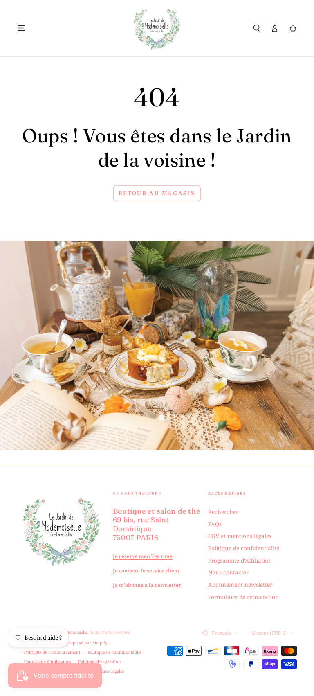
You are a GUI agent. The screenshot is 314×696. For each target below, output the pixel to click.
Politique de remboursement (52, 652)
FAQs (215, 524)
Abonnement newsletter (240, 584)
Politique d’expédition (99, 661)
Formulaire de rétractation (243, 597)
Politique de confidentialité (243, 548)
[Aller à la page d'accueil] (157, 28)
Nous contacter (228, 572)
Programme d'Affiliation (240, 560)
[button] (257, 28)
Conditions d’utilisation (47, 661)
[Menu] (21, 28)
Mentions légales (107, 671)
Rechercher (223, 512)
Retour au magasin (157, 193)
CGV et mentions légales (239, 536)
